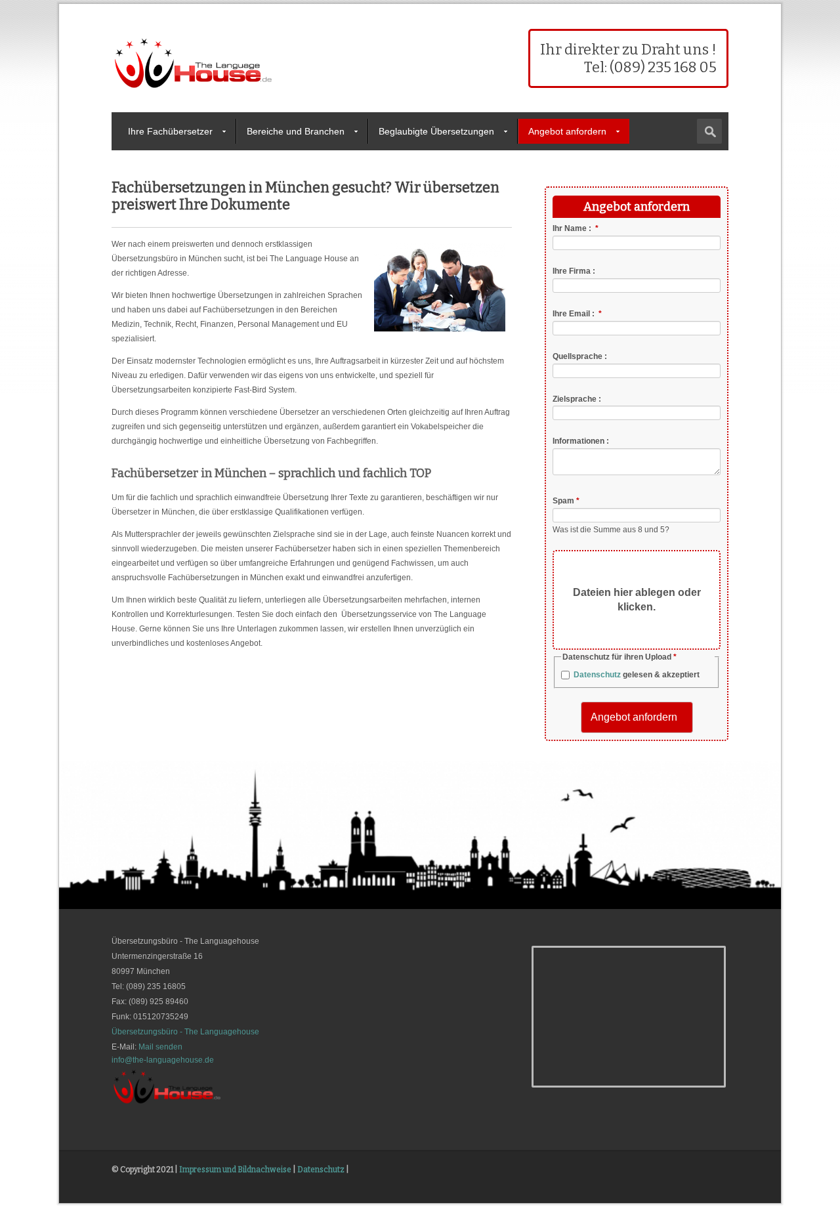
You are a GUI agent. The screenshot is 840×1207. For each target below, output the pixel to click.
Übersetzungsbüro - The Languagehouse (185, 1031)
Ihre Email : (577, 313)
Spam (566, 500)
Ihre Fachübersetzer (170, 131)
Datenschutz (597, 674)
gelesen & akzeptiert (637, 674)
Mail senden (160, 1046)
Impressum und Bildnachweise (235, 1169)
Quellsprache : (580, 356)
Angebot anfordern (567, 131)
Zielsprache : (577, 398)
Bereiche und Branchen (296, 131)
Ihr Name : (575, 228)
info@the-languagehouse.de (163, 1060)
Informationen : (581, 441)
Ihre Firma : (574, 271)
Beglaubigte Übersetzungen (436, 131)
